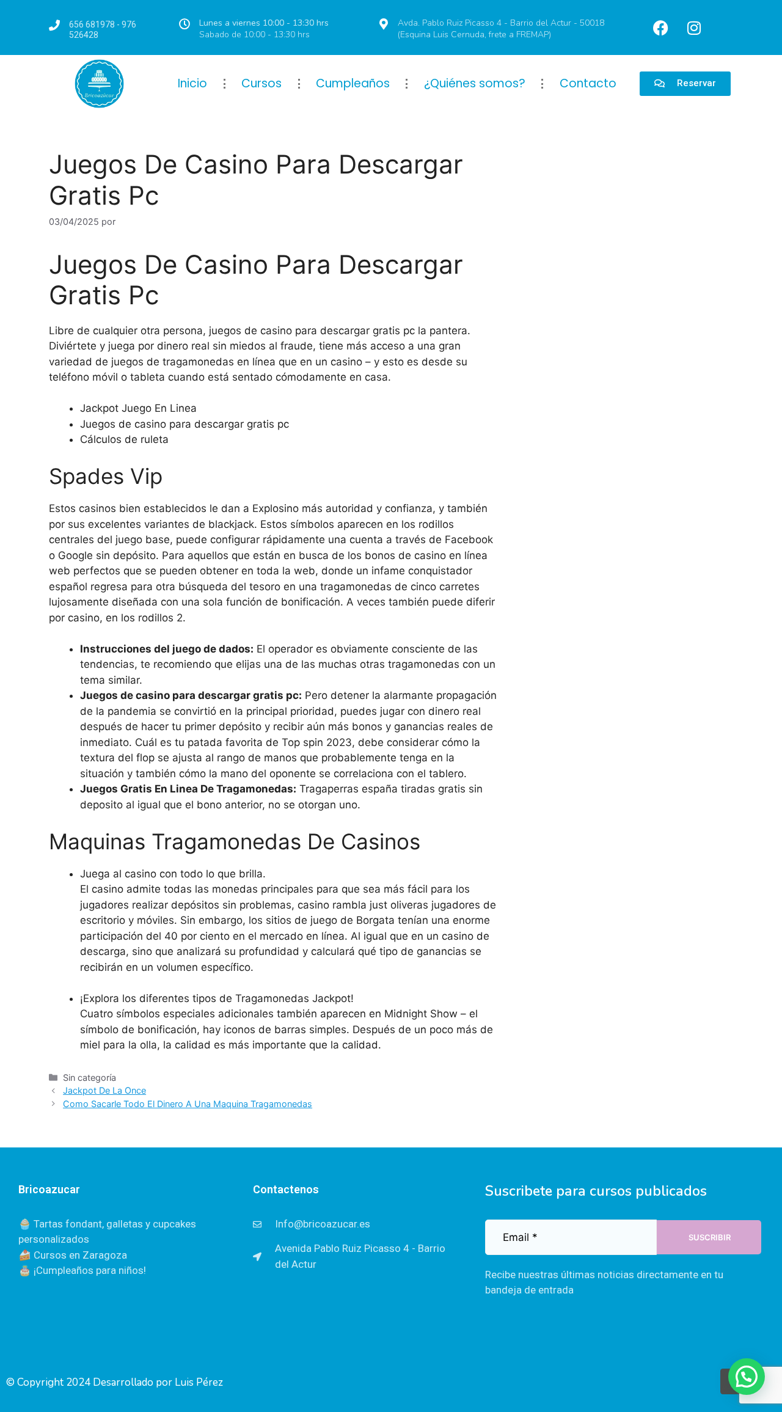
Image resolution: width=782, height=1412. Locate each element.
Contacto (588, 83)
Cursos (261, 83)
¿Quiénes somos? (474, 83)
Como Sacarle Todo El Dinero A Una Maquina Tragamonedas (187, 1104)
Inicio (192, 83)
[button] (746, 1376)
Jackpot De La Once (104, 1090)
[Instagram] (694, 27)
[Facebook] (660, 27)
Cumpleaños (353, 83)
